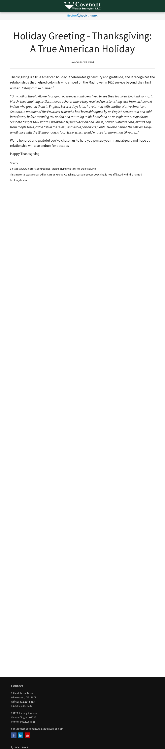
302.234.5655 (27, 701)
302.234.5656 (24, 706)
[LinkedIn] (20, 735)
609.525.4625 (27, 721)
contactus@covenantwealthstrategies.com (37, 728)
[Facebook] (13, 735)
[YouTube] (27, 735)
